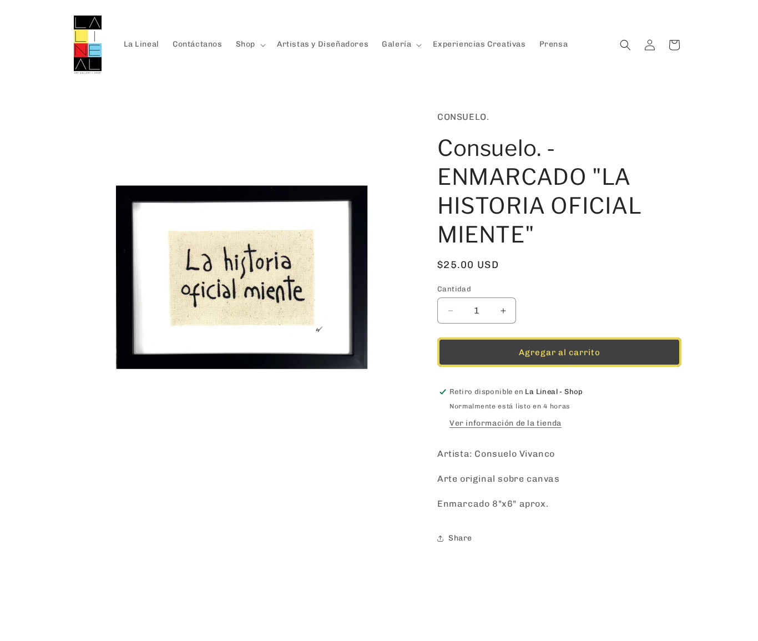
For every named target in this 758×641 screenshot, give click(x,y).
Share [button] (460, 538)
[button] (249, 44)
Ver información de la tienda (505, 423)
